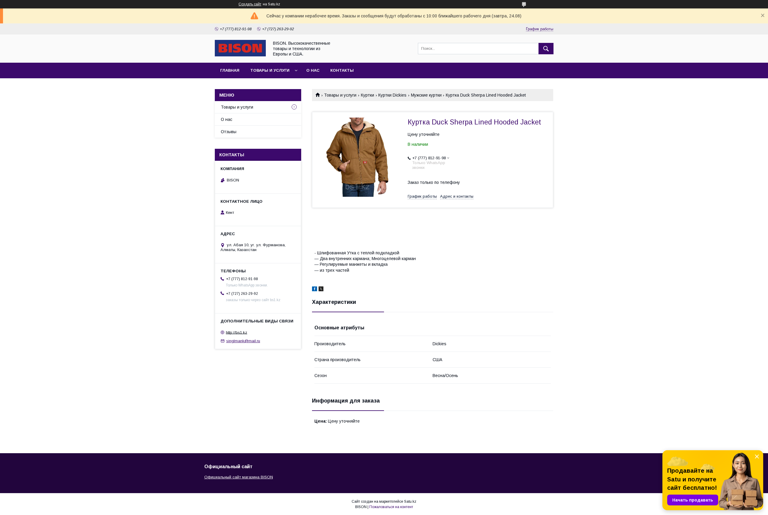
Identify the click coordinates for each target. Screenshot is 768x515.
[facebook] (314, 289)
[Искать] (546, 48)
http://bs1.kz (236, 332)
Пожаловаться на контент (391, 507)
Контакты (342, 70)
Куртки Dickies (392, 95)
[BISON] (240, 54)
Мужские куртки (426, 95)
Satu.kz (410, 501)
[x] (321, 289)
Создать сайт (249, 4)
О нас (313, 70)
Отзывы (228, 131)
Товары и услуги (270, 70)
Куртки (367, 95)
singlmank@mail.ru (243, 341)
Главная (229, 70)
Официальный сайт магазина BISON (238, 477)
